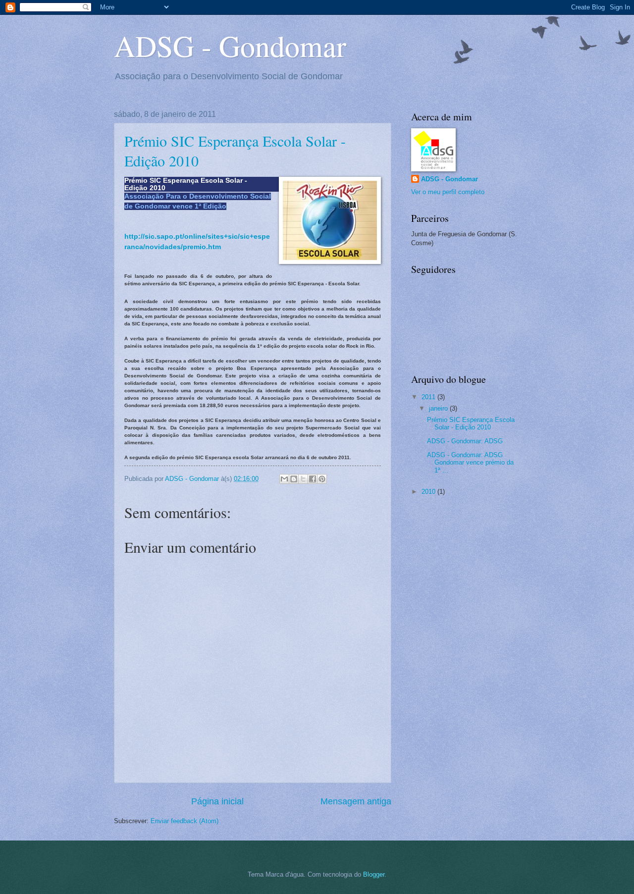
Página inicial (217, 801)
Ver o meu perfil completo (447, 192)
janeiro (439, 408)
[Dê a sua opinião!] (294, 479)
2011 (429, 397)
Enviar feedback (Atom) (184, 821)
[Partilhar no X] (303, 479)
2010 (429, 491)
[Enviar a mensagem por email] (284, 479)
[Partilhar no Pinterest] (322, 479)
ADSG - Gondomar (230, 45)
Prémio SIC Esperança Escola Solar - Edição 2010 (471, 423)
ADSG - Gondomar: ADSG (465, 441)
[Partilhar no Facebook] (312, 479)
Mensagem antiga (355, 801)
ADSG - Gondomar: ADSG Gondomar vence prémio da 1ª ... (470, 462)
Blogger (373, 874)
